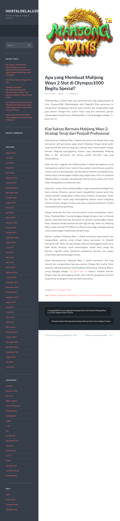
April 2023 (10, 322)
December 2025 (12, 188)
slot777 (9, 456)
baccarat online (12, 391)
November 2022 (12, 347)
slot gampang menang (103, 295)
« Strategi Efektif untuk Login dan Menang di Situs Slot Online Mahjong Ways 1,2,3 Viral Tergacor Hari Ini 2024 (76, 311)
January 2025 (11, 227)
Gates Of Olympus (13, 406)
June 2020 (10, 367)
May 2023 (10, 317)
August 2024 (11, 242)
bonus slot (10, 396)
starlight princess (12, 470)
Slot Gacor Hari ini (87, 295)
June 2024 (10, 252)
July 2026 (9, 158)
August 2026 (11, 153)
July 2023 (9, 307)
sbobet (8, 421)
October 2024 (11, 232)
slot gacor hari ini (78, 271)
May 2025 (10, 208)
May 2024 (10, 257)
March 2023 (10, 327)
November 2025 (12, 193)
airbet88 (9, 386)
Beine (61, 94)
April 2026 (10, 173)
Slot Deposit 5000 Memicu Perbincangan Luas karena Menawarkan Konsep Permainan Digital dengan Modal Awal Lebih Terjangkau (18, 70)
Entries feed (10, 499)
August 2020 (11, 357)
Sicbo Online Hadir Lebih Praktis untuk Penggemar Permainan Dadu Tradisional (19, 117)
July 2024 (9, 247)
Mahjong (52, 295)
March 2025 (10, 217)
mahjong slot (62, 295)
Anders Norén (100, 335)
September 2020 (12, 352)
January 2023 (11, 337)
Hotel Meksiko (11, 411)
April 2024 (10, 262)
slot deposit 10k (12, 441)
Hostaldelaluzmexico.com (33, 11)
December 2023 (12, 282)
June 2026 (10, 163)
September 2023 (12, 297)
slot (7, 431)
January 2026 (11, 183)
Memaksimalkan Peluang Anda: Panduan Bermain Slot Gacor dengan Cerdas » (81, 321)
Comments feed (12, 504)
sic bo (8, 426)
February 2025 (11, 223)
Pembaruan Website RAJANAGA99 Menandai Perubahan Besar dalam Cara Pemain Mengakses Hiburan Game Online (19, 92)
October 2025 (11, 198)
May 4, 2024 (50, 94)
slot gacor (9, 446)
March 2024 (10, 267)
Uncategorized (11, 475)
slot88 (8, 461)
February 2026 (11, 178)
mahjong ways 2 (73, 295)
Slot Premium (11, 451)
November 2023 (12, 287)
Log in (8, 494)
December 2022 (12, 342)
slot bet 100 (10, 436)
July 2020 (9, 362)
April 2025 (10, 213)
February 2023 (11, 332)
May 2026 (10, 168)
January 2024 (11, 277)
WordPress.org (11, 509)
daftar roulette (11, 401)
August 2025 (11, 203)
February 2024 (11, 272)
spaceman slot (11, 466)
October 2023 (11, 292)
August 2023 (11, 302)
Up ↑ (111, 335)
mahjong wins (11, 416)
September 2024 (12, 237)
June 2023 (10, 312)
